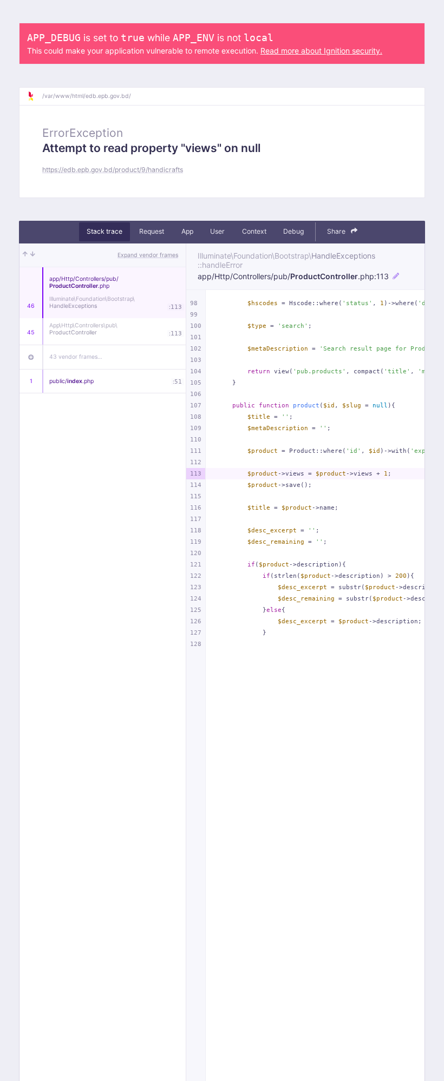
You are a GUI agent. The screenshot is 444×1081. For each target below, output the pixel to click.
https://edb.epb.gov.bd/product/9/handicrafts (112, 170)
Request (151, 231)
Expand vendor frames (147, 255)
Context (254, 231)
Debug (293, 231)
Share (337, 231)
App (187, 231)
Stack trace (104, 231)
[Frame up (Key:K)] (25, 255)
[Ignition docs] (34, 96)
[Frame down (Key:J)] (33, 255)
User (217, 231)
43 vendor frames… (75, 356)
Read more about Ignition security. (321, 50)
